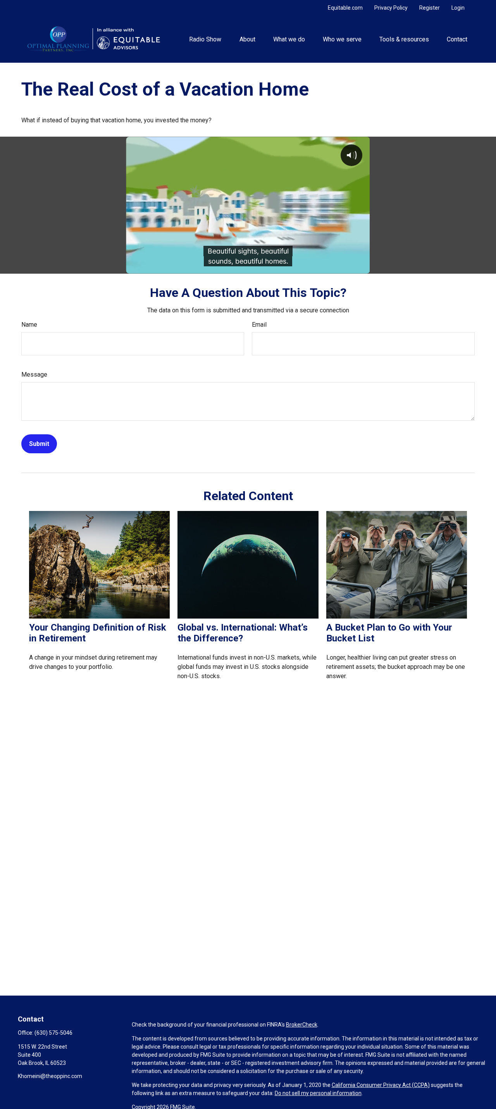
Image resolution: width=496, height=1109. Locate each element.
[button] (205, 39)
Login (458, 8)
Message (34, 374)
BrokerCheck (301, 1025)
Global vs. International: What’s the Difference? (242, 633)
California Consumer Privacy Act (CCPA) (381, 1085)
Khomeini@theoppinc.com (50, 1076)
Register (429, 8)
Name (29, 324)
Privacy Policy (391, 8)
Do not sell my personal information (318, 1093)
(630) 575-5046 (53, 1033)
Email (259, 324)
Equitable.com (345, 8)
